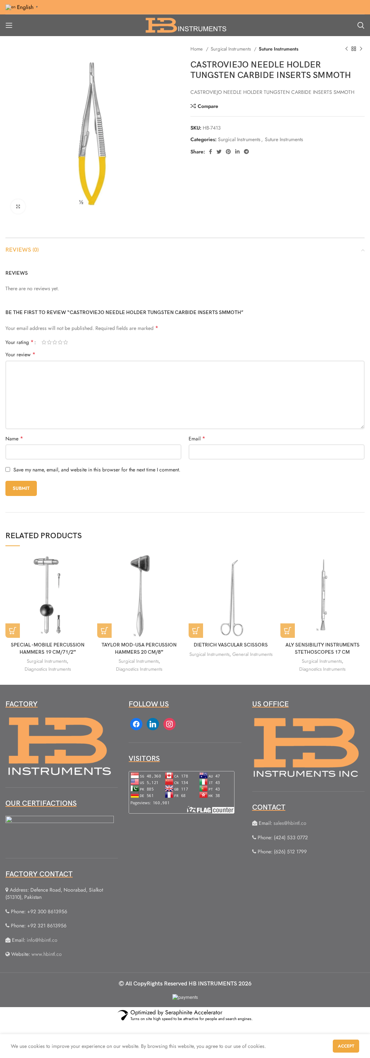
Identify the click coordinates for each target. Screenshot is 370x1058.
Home (197, 48)
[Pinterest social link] (228, 151)
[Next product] (361, 49)
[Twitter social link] (219, 151)
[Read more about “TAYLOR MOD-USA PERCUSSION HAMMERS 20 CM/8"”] (104, 630)
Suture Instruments (278, 48)
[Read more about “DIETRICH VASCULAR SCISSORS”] (196, 630)
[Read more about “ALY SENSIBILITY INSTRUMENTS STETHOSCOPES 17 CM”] (287, 630)
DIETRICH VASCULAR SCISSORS (231, 645)
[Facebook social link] (210, 151)
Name (14, 439)
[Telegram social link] (246, 151)
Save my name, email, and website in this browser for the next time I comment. (96, 469)
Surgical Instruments (231, 48)
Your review (20, 354)
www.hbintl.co (46, 954)
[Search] (361, 25)
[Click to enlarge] (18, 206)
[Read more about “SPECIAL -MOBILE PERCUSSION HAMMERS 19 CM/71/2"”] (12, 630)
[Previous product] (346, 49)
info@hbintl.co (42, 940)
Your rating (19, 342)
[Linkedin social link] (237, 151)
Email (197, 439)
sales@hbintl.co (290, 823)
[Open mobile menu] (9, 25)
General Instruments (252, 654)
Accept (346, 1046)
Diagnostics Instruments (48, 669)
